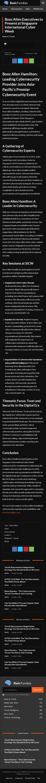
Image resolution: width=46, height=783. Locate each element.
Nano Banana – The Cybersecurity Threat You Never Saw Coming (19, 592)
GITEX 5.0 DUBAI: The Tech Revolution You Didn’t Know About (21, 580)
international (9, 532)
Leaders (7, 535)
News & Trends (8, 36)
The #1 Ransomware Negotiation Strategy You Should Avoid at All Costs (21, 568)
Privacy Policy (25, 694)
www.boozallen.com (11, 512)
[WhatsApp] (31, 60)
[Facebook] (14, 60)
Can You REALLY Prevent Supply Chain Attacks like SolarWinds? (21, 604)
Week (6, 541)
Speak (16, 538)
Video (6, 573)
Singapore (8, 538)
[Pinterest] (25, 60)
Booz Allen (14, 525)
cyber (6, 529)
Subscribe (37, 690)
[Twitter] (20, 60)
